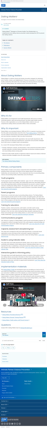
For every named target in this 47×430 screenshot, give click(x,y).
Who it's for (3, 59)
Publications (7, 45)
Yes (3, 347)
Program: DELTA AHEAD (7, 392)
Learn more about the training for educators (23, 214)
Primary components (5, 65)
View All (4, 378)
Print (40, 340)
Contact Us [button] (4, 401)
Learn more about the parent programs (11, 201)
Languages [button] (4, 411)
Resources (4, 390)
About (3, 383)
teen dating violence (32, 133)
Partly (8, 347)
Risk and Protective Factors (7, 386)
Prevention (4, 388)
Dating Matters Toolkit (8, 269)
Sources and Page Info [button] (8, 340)
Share (43, 340)
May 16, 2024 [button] (6, 25)
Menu (43, 9)
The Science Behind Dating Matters (11, 161)
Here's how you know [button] (5, 2)
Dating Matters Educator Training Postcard (12, 317)
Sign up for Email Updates (9, 397)
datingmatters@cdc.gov (26, 328)
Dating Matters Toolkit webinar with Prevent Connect (15, 320)
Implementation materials (6, 67)
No (13, 347)
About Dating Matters (5, 57)
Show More (3, 70)
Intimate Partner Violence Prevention (11, 10)
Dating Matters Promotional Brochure (11, 314)
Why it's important (4, 62)
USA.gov (8, 427)
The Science (7, 43)
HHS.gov (3, 427)
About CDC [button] (4, 404)
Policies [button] (3, 408)
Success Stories (7, 48)
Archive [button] (3, 415)
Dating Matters (27, 383)
